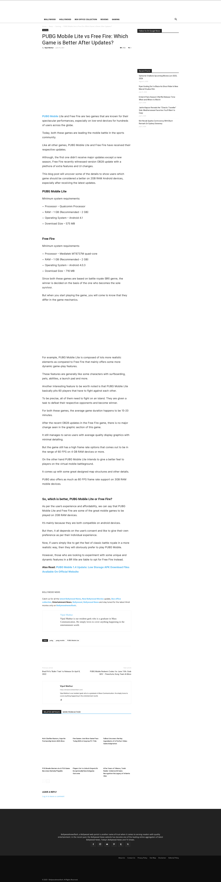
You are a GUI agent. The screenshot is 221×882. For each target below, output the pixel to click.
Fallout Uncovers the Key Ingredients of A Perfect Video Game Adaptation (115, 741)
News (51, 26)
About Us (121, 858)
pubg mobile (60, 640)
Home (44, 26)
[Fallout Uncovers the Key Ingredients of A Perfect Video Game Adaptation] (117, 726)
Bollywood (50, 19)
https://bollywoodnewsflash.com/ (71, 690)
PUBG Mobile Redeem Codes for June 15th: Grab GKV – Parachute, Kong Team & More (110, 672)
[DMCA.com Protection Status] (97, 880)
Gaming (115, 19)
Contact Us (131, 858)
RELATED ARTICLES (52, 712)
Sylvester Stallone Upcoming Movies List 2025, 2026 (158, 77)
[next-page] (47, 781)
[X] (50, 53)
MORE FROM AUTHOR (72, 712)
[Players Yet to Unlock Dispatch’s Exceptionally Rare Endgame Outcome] (87, 756)
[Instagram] (100, 844)
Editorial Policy (173, 858)
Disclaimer (162, 858)
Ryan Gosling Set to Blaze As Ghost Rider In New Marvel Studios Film (158, 87)
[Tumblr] (120, 844)
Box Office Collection (86, 19)
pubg (51, 640)
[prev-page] (43, 781)
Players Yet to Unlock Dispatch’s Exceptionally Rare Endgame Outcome (85, 770)
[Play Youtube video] (86, 330)
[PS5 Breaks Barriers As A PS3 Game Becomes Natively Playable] (56, 756)
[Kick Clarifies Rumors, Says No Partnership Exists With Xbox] (56, 726)
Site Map (153, 858)
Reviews (104, 19)
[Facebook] (44, 53)
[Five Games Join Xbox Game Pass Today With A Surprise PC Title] (87, 726)
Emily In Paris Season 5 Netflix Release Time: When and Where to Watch (157, 98)
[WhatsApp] (62, 53)
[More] (68, 53)
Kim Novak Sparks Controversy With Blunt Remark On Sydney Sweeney (156, 122)
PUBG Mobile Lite (73, 640)
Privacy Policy (142, 858)
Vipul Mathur (49, 48)
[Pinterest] (56, 53)
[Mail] (107, 844)
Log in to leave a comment (53, 796)
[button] (176, 19)
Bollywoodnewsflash (66, 605)
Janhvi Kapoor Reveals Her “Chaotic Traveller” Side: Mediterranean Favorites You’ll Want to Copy (157, 110)
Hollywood (65, 19)
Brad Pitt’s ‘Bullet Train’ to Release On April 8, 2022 (61, 672)
